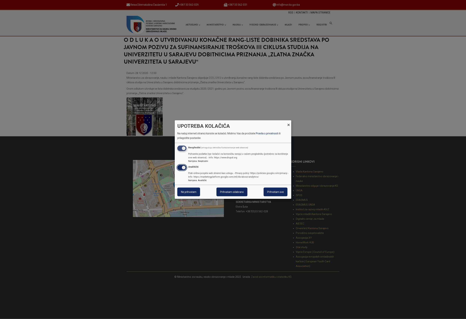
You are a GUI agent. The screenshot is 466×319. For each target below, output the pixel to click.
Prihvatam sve (275, 191)
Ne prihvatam (188, 191)
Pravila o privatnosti (267, 133)
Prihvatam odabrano (232, 191)
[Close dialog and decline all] (288, 122)
